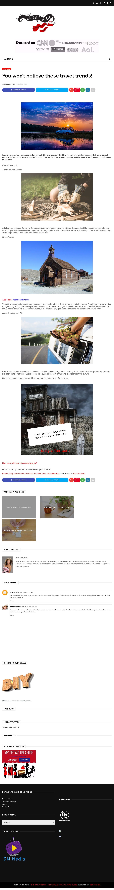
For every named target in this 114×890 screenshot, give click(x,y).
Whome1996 (15, 606)
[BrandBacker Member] (64, 821)
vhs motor (20, 597)
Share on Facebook (19, 90)
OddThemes (95, 885)
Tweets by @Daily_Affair (10, 727)
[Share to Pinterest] (93, 90)
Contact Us (6, 807)
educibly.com (90, 610)
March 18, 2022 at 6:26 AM (28, 606)
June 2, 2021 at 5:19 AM (25, 592)
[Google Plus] (100, 3)
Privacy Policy (7, 799)
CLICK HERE (67, 474)
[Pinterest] (93, 3)
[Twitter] (104, 3)
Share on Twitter (53, 90)
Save (77, 88)
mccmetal (13, 592)
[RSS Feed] (110, 3)
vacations (7, 69)
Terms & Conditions (9, 801)
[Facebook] (107, 3)
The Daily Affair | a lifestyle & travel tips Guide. (54, 885)
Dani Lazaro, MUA (9, 84)
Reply (12, 601)
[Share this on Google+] (71, 90)
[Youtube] (97, 3)
